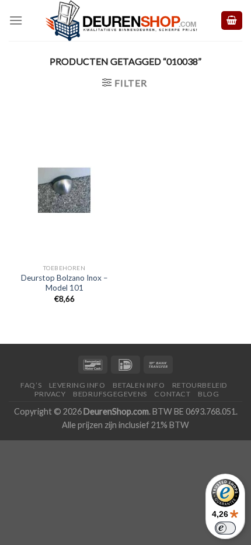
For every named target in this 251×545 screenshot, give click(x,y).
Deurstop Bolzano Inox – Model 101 (64, 283)
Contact (172, 393)
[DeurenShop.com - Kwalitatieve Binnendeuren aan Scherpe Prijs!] (121, 20)
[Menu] (16, 20)
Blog (208, 393)
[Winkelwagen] (231, 20)
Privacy (49, 393)
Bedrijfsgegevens (110, 393)
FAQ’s (30, 385)
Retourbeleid (200, 385)
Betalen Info (139, 385)
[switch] (225, 528)
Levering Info (77, 385)
